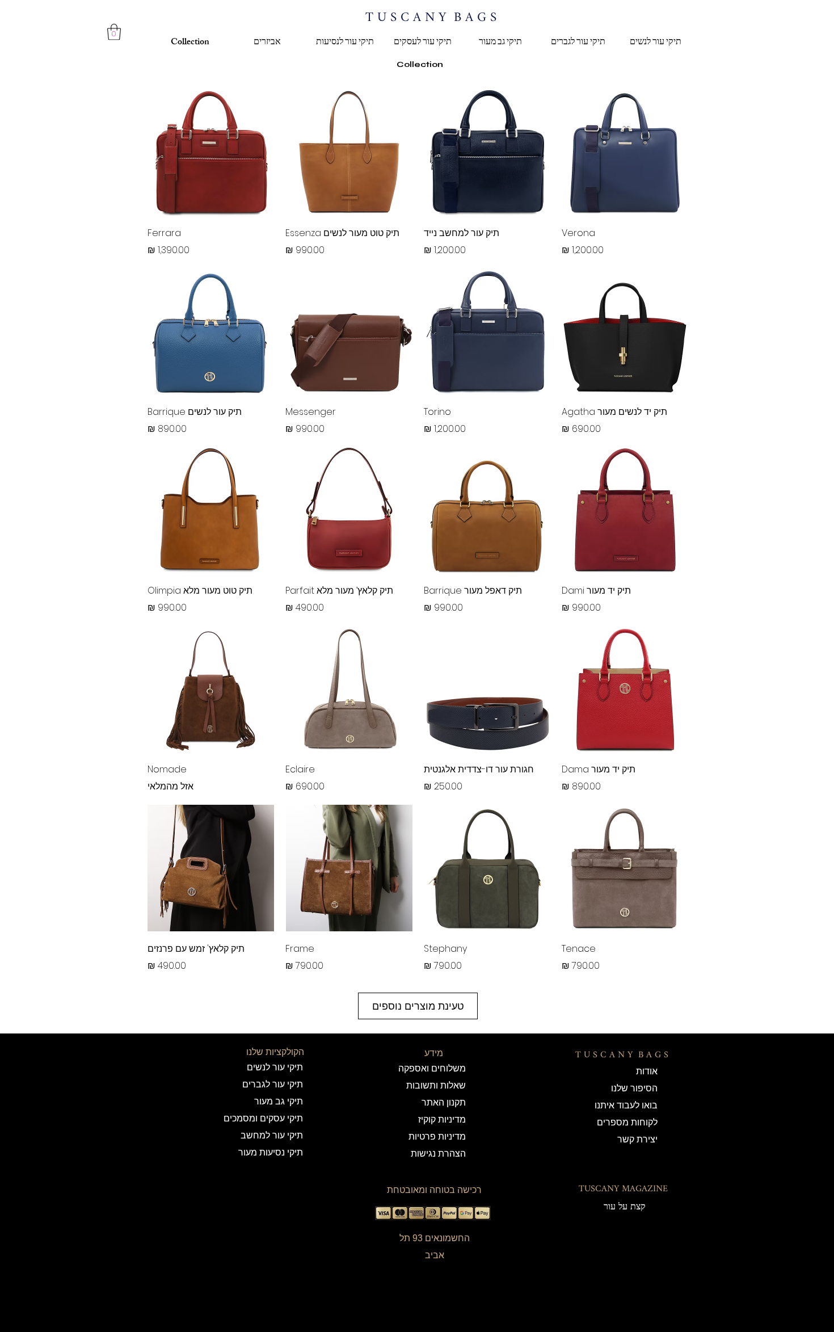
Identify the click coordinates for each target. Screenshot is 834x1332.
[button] (114, 32)
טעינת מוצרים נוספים (418, 1006)
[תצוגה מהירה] (625, 152)
